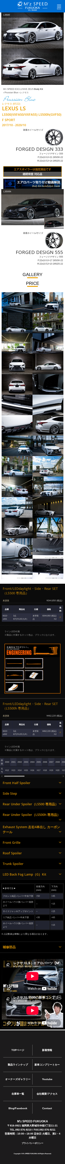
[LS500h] (32, 207)
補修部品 (9, 947)
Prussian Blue (11, 92)
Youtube (47, 1079)
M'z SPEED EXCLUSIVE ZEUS (23, 89)
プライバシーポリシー (32, 1143)
